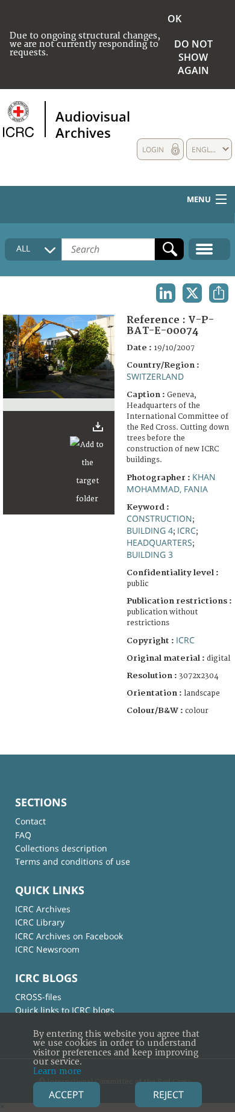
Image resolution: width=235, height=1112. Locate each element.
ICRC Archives (42, 909)
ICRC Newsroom (47, 949)
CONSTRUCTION (159, 518)
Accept (66, 1094)
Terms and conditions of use (72, 861)
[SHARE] (218, 293)
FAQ (23, 835)
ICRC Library (39, 922)
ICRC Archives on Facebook (69, 936)
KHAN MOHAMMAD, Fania (171, 483)
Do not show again (193, 57)
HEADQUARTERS (159, 542)
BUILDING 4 (150, 530)
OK (174, 18)
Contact (30, 821)
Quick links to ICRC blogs (64, 1010)
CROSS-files (38, 996)
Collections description (61, 848)
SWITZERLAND (155, 376)
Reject (168, 1094)
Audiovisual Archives (92, 124)
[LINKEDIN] (165, 293)
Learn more (57, 1071)
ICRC (186, 530)
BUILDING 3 (150, 554)
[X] (192, 293)
